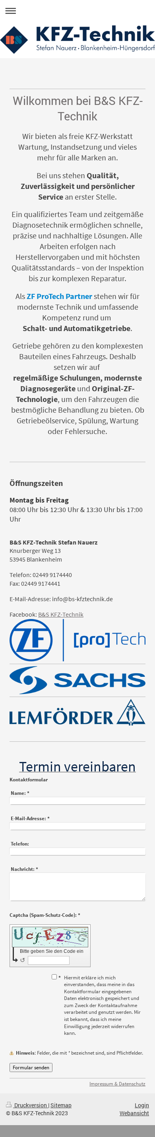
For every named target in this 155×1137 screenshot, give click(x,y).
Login (142, 1105)
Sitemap (61, 1105)
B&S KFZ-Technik (60, 614)
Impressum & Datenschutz (117, 1083)
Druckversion (30, 1105)
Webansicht (134, 1113)
